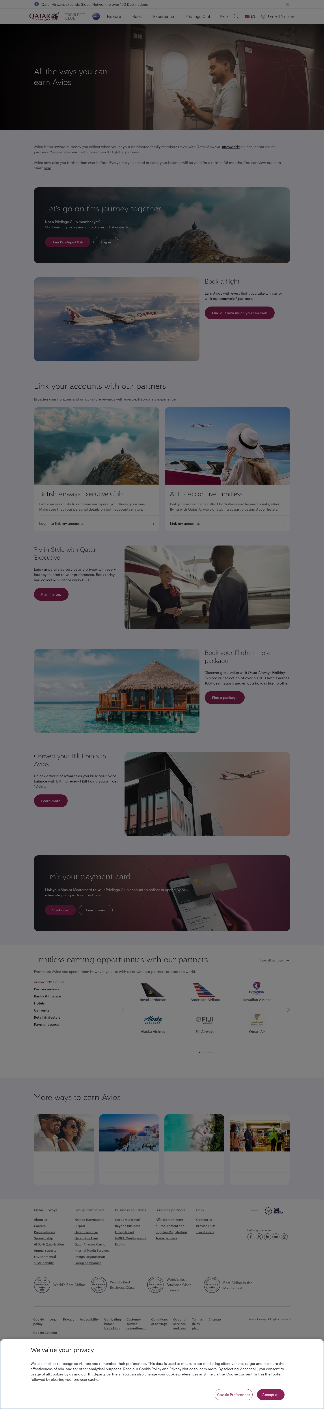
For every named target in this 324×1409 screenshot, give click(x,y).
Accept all (270, 1394)
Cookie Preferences (233, 1394)
